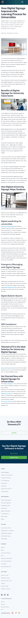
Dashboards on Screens (7, 530)
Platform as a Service (6, 475)
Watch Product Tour (6, 580)
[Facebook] (4, 595)
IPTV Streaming (5, 480)
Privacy (3, 604)
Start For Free (14, 457)
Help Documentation (6, 558)
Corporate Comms (6, 528)
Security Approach (6, 566)
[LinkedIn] (7, 595)
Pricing (3, 583)
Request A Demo (5, 578)
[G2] (12, 613)
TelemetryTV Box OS (6, 488)
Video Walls (4, 538)
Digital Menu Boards (6, 533)
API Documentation (6, 561)
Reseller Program (5, 588)
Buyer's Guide (4, 586)
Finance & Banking (6, 502)
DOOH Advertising (6, 500)
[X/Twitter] (1, 595)
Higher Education (5, 511)
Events (3, 547)
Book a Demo (14, 453)
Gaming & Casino (5, 505)
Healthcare (4, 508)
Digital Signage (5, 472)
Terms (2, 601)
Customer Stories (5, 553)
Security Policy (5, 607)
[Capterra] (16, 613)
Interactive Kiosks (6, 477)
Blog (2, 550)
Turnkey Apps (4, 491)
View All (14, 433)
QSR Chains (4, 516)
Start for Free (4, 575)
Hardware (3, 486)
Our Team (3, 563)
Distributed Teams (6, 536)
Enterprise (4, 483)
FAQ (2, 555)
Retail (2, 519)
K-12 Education (5, 513)
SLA (2, 609)
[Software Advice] (19, 613)
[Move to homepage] (2, 2)
